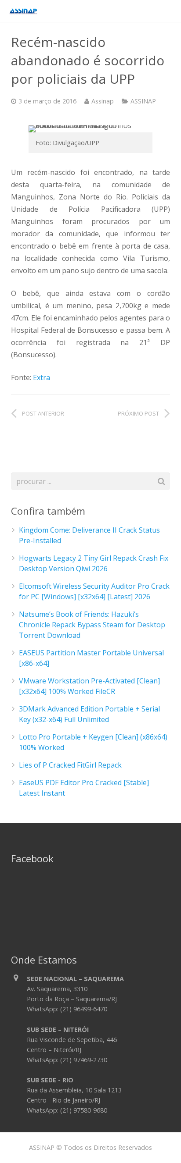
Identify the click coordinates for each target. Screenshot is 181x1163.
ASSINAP (143, 101)
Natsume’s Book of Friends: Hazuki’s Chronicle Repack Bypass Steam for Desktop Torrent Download (92, 624)
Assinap (102, 101)
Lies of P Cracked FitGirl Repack (70, 765)
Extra (41, 377)
